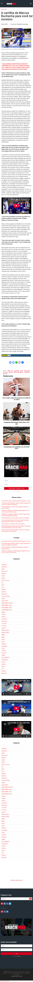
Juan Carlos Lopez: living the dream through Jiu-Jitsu (16, 501)
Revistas (4, 653)
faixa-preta (27, 371)
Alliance (4, 573)
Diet (3, 587)
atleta (8, 371)
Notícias (4, 9)
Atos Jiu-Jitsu (5, 580)
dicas (21, 371)
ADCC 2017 (5, 571)
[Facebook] (7, 903)
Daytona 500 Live (5, 981)
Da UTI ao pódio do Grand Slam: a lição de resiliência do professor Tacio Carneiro (16, 530)
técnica (3, 662)
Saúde (3, 655)
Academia (4, 567)
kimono (11, 372)
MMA (3, 634)
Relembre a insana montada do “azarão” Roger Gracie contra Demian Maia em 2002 (16, 514)
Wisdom (4, 671)
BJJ (3, 582)
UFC (3, 668)
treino (3, 666)
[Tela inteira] (29, 694)
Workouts (4, 673)
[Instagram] (4, 903)
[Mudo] (27, 694)
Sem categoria (5, 657)
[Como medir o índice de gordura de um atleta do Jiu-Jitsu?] (16, 387)
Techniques (5, 659)
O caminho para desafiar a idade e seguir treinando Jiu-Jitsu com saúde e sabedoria (16, 503)
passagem (4, 646)
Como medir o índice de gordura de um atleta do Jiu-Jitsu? (16, 398)
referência (27, 372)
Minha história (5, 630)
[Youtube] (2, 903)
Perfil (3, 648)
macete (4, 628)
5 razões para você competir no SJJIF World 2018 (16, 447)
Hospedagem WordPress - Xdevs (16, 976)
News (3, 639)
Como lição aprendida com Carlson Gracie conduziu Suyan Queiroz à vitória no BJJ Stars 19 (15, 520)
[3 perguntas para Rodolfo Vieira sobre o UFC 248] (16, 411)
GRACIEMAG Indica (7, 605)
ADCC (3, 569)
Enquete (4, 591)
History (3, 614)
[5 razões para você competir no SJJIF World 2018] (16, 436)
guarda (3, 612)
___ (3, 562)
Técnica (4, 664)
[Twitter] (10, 903)
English (3, 589)
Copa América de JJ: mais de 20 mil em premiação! (15, 518)
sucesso (5, 373)
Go (30, 898)
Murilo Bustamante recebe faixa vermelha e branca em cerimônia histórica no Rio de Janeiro (16, 526)
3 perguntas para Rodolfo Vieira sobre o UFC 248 (16, 423)
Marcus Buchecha (18, 372)
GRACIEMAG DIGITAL (7, 603)
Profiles (4, 650)
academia (4, 564)
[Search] (30, 3)
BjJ (12, 371)
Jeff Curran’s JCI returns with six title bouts (13, 524)
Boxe (3, 585)
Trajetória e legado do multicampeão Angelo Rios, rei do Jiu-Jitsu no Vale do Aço (16, 511)
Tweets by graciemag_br (16, 880)
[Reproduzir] (3, 694)
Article (3, 576)
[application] (16, 687)
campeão (16, 371)
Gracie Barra (5, 601)
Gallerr (3, 598)
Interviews (4, 619)
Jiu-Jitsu (5, 372)
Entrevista (4, 594)
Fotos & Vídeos (6, 596)
